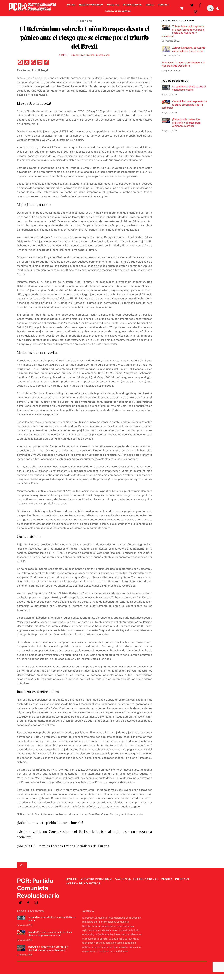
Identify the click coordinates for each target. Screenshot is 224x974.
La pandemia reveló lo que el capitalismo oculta (189, 88)
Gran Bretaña (87, 54)
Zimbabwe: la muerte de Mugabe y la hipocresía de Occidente (183, 64)
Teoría (150, 4)
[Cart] (181, 8)
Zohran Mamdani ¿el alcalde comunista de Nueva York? (188, 49)
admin (62, 55)
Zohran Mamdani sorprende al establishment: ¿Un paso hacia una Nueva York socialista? (183, 31)
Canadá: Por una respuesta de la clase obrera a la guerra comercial (184, 104)
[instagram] (196, 11)
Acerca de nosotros (118, 11)
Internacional (132, 4)
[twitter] (192, 4)
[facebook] (200, 4)
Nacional (113, 4)
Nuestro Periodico (91, 4)
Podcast (163, 4)
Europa (74, 54)
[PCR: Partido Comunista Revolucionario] (32, 11)
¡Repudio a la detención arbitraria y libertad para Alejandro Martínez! (186, 122)
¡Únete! (71, 4)
